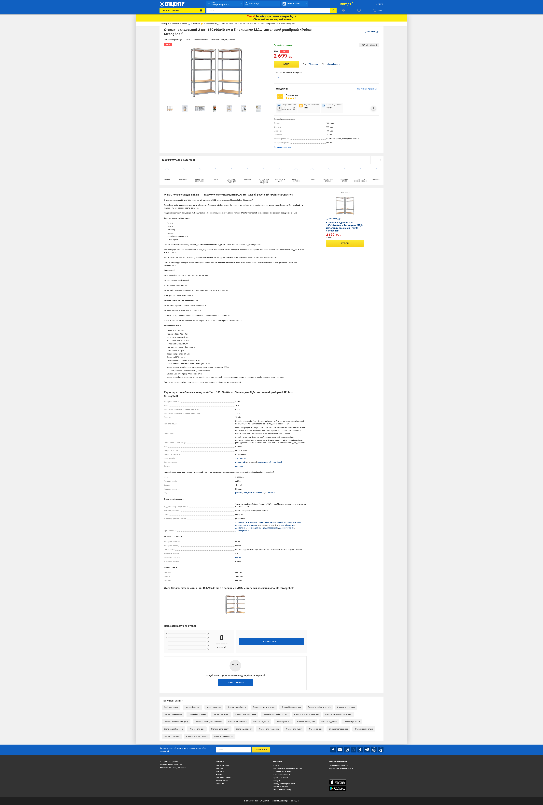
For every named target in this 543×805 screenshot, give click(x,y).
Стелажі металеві (220, 714)
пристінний (277, 462)
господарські (258, 493)
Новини (219, 768)
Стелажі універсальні (223, 736)
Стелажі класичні (171, 736)
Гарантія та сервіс (280, 778)
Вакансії (219, 774)
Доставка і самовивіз (282, 771)
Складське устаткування (264, 707)
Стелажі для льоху (293, 729)
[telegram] (367, 749)
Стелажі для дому (244, 729)
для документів (242, 530)
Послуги (276, 781)
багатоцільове (251, 522)
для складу (259, 528)
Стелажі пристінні (352, 722)
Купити (286, 64)
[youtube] (340, 749)
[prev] (373, 160)
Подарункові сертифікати (284, 784)
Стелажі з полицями (237, 722)
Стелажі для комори (173, 714)
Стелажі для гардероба (268, 729)
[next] (380, 160)
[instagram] (347, 749)
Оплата (276, 765)
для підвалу (263, 522)
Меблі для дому (214, 707)
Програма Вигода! (280, 787)
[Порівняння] (343, 10)
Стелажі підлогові (329, 722)
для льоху (239, 522)
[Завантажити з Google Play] (337, 788)
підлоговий (240, 462)
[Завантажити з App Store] (337, 782)
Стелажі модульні (261, 722)
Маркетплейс (222, 781)
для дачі (288, 522)
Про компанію (222, 765)
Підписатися (261, 749)
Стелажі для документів (196, 736)
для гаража (252, 525)
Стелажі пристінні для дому (275, 714)
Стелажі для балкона (173, 729)
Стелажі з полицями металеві (208, 722)
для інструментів (286, 528)
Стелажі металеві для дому (176, 722)
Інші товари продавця (367, 89)
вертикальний (264, 462)
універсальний (276, 522)
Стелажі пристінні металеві (306, 714)
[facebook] (333, 749)
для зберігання (287, 525)
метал (238, 557)
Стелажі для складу (346, 707)
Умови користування (338, 765)
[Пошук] (333, 10)
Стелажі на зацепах (306, 722)
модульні (248, 493)
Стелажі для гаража (197, 714)
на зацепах (270, 493)
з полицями (240, 458)
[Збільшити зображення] (265, 47)
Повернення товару (281, 774)
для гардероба (271, 528)
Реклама (220, 784)
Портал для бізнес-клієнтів (341, 768)
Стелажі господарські (338, 729)
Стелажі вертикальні (364, 729)
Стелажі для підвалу (220, 729)
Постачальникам (223, 778)
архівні (250, 528)
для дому (297, 522)
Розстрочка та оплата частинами (287, 768)
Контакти (220, 771)
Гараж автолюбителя (237, 707)
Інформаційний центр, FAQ (171, 764)
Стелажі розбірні (283, 722)
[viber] (353, 749)
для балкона (240, 528)
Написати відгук (271, 641)
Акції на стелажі (171, 707)
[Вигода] (346, 4)
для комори (240, 525)
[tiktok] (360, 749)
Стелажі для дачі (196, 729)
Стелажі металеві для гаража (338, 714)
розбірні (239, 493)
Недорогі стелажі (192, 707)
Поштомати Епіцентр (282, 790)
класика (239, 466)
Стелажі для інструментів (319, 707)
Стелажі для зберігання (245, 714)
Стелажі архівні (315, 729)
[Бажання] (359, 10)
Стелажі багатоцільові (291, 707)
